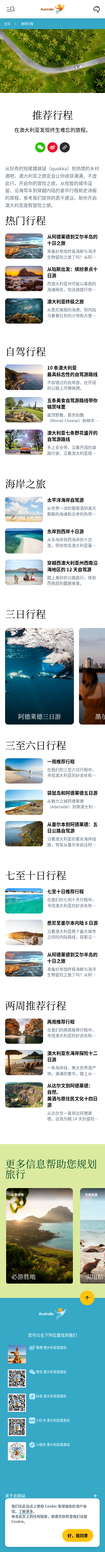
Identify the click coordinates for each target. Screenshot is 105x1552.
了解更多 (26, 1511)
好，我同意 (78, 1535)
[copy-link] (65, 147)
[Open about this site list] (95, 1496)
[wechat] (40, 147)
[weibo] (52, 147)
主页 (7, 23)
